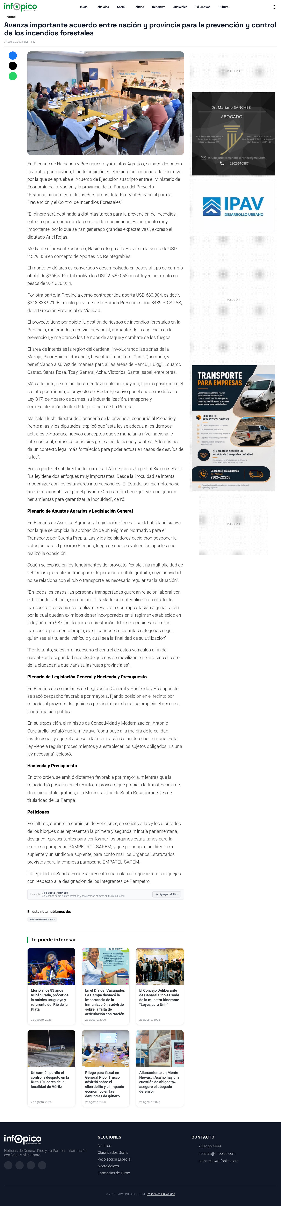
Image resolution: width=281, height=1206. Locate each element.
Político (11, 17)
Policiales (102, 7)
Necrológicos (108, 1166)
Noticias (104, 1146)
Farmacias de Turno (114, 1173)
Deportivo (158, 7)
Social (121, 7)
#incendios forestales (42, 919)
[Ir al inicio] (20, 7)
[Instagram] (19, 1165)
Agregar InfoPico (168, 894)
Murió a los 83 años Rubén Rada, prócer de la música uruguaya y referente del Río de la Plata (50, 999)
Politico (139, 7)
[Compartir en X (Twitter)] (13, 66)
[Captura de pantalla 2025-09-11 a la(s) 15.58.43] (233, 134)
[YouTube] (42, 1165)
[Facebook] (8, 1165)
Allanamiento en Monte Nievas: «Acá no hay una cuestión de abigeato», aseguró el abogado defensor (159, 1082)
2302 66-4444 (210, 1146)
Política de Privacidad (161, 1194)
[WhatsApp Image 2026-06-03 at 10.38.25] (233, 428)
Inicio (83, 7)
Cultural (223, 7)
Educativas (202, 7)
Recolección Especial (114, 1159)
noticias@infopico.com (217, 1153)
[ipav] (233, 206)
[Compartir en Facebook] (13, 55)
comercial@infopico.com (219, 1161)
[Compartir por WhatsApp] (13, 76)
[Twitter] (31, 1165)
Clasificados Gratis (113, 1152)
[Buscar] (274, 7)
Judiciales (180, 7)
